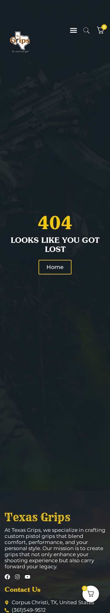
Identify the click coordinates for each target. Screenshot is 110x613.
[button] (73, 30)
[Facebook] (7, 577)
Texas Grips (37, 517)
